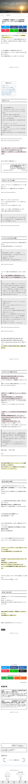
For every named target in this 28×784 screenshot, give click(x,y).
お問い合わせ (7, 776)
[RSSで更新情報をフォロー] (20, 678)
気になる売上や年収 (6, 93)
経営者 (3, 629)
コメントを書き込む (14, 760)
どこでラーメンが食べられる (8, 91)
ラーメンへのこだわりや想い (8, 89)
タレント (7, 778)
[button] (25, 379)
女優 (20, 778)
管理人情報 (20, 772)
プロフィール (5, 85)
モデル (7, 779)
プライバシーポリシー (20, 774)
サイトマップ (7, 774)
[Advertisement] (14, 648)
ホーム (7, 772)
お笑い (20, 779)
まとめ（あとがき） (6, 94)
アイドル (20, 776)
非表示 (9, 83)
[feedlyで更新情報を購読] (7, 678)
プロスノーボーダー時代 (7, 87)
